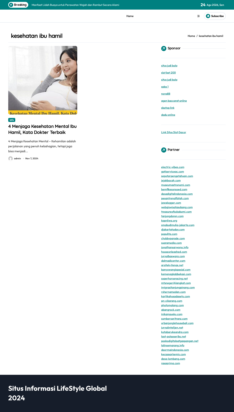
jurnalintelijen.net (172, 327)
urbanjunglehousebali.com (177, 323)
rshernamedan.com (173, 292)
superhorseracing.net (174, 278)
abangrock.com (170, 309)
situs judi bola (169, 65)
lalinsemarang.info (172, 345)
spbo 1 (165, 86)
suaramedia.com (171, 242)
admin (17, 158)
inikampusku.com (171, 314)
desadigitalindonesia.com (177, 193)
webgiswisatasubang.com (177, 207)
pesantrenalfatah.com (175, 198)
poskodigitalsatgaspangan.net (179, 341)
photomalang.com (172, 305)
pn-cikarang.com (171, 300)
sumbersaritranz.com (174, 318)
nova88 (165, 93)
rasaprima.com (170, 363)
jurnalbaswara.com (173, 256)
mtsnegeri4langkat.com (176, 283)
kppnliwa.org (169, 220)
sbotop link (167, 107)
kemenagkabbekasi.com (176, 274)
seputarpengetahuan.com (177, 176)
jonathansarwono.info (174, 247)
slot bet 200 (168, 72)
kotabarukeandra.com (175, 332)
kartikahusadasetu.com (175, 296)
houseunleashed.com (174, 251)
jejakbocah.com (171, 180)
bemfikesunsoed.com (174, 189)
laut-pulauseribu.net (173, 336)
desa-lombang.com (173, 358)
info (12, 119)
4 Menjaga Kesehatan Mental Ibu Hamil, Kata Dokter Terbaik (42, 129)
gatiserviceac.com (172, 171)
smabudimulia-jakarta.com (177, 225)
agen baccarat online (174, 100)
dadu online (168, 114)
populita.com (169, 234)
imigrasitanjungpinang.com (178, 287)
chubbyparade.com (173, 238)
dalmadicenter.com (173, 260)
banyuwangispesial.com (175, 269)
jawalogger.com (171, 202)
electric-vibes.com (172, 167)
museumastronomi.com (175, 185)
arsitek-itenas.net (172, 265)
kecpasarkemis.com (173, 354)
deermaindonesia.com (175, 349)
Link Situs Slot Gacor (173, 132)
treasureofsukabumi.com (176, 211)
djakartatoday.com (173, 229)
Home (129, 16)
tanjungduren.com (172, 216)
